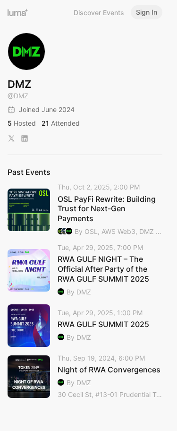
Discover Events (99, 13)
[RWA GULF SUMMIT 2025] (85, 326)
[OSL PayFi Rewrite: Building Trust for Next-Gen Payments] (85, 210)
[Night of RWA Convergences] (85, 377)
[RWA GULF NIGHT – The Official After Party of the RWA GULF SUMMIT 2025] (85, 270)
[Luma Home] (18, 12)
